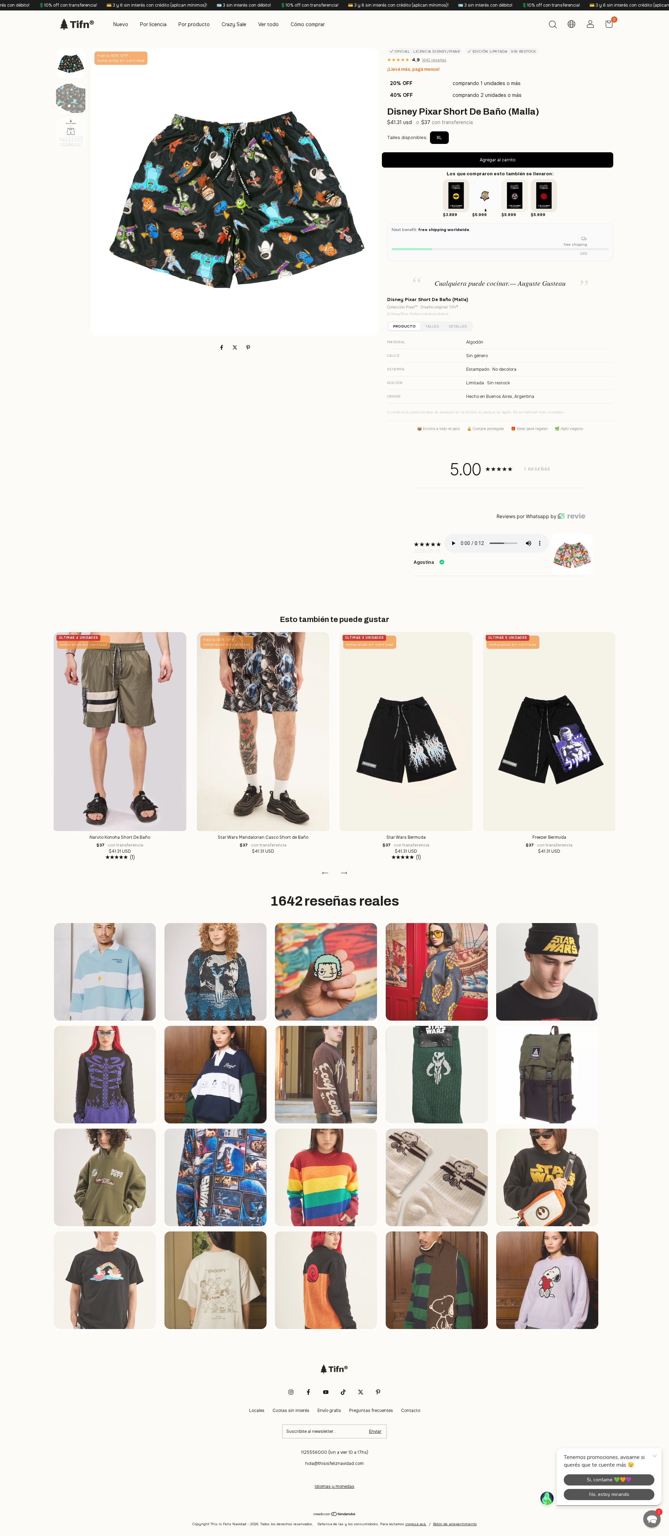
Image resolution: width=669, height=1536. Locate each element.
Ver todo (268, 24)
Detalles (458, 326)
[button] (652, 1519)
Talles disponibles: (407, 137)
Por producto (194, 24)
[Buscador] (552, 25)
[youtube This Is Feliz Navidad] (326, 1392)
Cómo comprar (308, 24)
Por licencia (153, 24)
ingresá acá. (415, 1524)
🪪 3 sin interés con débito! (95, 5)
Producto (404, 326)
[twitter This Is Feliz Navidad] (360, 1392)
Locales (256, 1410)
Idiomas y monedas (334, 1486)
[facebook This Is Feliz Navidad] (308, 1392)
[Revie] (571, 516)
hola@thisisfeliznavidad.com (334, 1463)
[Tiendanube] (334, 1514)
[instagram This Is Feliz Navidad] (291, 1392)
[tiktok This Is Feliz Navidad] (343, 1392)
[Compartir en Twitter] (235, 347)
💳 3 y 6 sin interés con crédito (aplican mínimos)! (250, 5)
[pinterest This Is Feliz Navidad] (378, 1392)
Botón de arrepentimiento (455, 1524)
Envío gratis (329, 1410)
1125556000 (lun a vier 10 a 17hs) (334, 1452)
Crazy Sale (234, 24)
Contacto (410, 1410)
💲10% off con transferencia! (161, 5)
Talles (432, 326)
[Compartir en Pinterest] (248, 347)
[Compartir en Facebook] (222, 347)
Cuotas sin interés (290, 1410)
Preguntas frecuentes (371, 1410)
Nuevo (120, 24)
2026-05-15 (427, 551)
